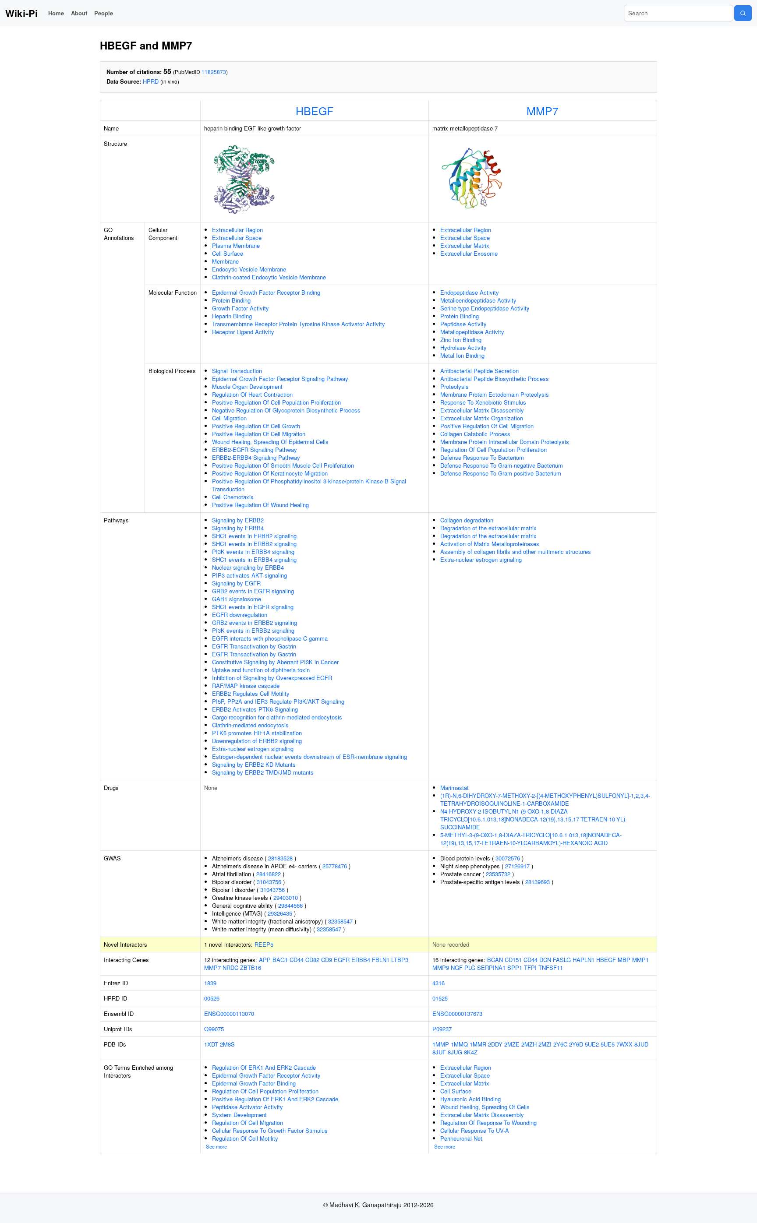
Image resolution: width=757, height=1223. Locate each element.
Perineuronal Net (461, 1138)
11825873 (214, 71)
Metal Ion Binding (462, 355)
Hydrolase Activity (463, 347)
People (103, 13)
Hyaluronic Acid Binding (470, 1099)
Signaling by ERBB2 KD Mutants (254, 764)
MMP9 (440, 967)
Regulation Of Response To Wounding (488, 1122)
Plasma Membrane (236, 245)
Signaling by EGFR (236, 583)
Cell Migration (229, 418)
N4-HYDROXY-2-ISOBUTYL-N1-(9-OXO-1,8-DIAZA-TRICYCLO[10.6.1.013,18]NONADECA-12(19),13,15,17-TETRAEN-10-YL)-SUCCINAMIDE (533, 819)
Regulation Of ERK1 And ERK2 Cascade (264, 1067)
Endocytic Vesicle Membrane (249, 269)
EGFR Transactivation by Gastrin (254, 646)
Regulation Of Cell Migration (247, 1122)
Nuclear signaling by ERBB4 (248, 567)
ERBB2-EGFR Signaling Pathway (254, 449)
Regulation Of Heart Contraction (252, 394)
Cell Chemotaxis (233, 497)
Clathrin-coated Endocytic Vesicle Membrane (269, 277)
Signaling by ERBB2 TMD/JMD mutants (263, 772)
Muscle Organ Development (247, 386)
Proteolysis (454, 386)
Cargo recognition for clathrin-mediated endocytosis (277, 717)
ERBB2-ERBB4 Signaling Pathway (256, 457)
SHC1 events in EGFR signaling (253, 607)
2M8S (227, 1044)
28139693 (537, 882)
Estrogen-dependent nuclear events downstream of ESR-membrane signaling (309, 756)
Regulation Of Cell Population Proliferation (493, 449)
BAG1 (280, 959)
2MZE (512, 1044)
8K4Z (471, 1052)
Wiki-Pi (21, 13)
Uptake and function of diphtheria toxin (261, 670)
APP (265, 959)
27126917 (517, 866)
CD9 (326, 959)
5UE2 (592, 1044)
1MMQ (459, 1044)
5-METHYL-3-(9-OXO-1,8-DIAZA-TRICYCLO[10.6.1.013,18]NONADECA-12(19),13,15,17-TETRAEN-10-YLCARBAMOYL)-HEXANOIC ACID (531, 839)
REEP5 (264, 944)
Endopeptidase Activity (469, 292)
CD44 (297, 959)
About (79, 13)
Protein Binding (231, 300)
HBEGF (314, 110)
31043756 (269, 882)
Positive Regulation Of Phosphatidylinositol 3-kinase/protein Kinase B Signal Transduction (309, 485)
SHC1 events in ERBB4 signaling (254, 559)
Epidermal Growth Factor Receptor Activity (266, 1075)
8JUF (439, 1052)
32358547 (340, 921)
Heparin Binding (232, 316)
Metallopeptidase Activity (472, 332)
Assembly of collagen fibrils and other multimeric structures (515, 551)
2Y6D (576, 1044)
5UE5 (608, 1044)
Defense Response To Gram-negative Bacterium (501, 465)
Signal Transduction (237, 371)
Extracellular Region (237, 230)
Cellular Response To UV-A (474, 1130)
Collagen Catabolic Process (475, 434)
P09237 (442, 1029)
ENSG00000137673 (457, 1013)
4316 (438, 983)
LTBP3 (399, 959)
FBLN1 (380, 959)
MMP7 (543, 110)
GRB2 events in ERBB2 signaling (254, 622)
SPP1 (514, 967)
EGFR (342, 959)
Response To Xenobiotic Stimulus (483, 402)
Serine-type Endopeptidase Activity (485, 308)
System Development (239, 1114)
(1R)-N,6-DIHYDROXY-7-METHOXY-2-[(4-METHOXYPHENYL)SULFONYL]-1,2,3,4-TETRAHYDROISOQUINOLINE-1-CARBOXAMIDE (545, 799)
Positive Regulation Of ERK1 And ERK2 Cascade (275, 1099)
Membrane (225, 261)
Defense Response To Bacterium (482, 457)
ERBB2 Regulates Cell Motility (251, 693)
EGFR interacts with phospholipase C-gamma (270, 638)
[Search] (743, 13)
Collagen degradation (466, 520)
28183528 (280, 858)
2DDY (495, 1044)
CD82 (312, 959)
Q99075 (214, 1029)
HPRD (151, 81)
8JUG (455, 1052)
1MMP (440, 1044)
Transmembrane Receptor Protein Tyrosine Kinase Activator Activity (298, 324)
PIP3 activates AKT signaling (249, 575)
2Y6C (560, 1044)
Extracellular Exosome (469, 253)
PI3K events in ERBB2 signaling (253, 630)
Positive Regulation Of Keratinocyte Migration (270, 473)
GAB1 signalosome (236, 599)
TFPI (530, 967)
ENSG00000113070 (229, 1013)
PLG (469, 967)
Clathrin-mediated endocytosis (250, 725)
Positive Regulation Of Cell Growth (256, 426)
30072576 (507, 858)
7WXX (624, 1044)
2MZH (529, 1044)
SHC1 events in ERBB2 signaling (254, 536)
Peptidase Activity (463, 324)
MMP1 (640, 959)
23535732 (498, 874)
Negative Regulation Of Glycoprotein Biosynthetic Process (286, 410)
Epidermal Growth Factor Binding (254, 1083)
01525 (440, 998)
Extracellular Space (237, 237)
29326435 (280, 913)
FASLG (562, 959)
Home (56, 13)
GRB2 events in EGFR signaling (253, 591)
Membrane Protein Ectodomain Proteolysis (494, 394)
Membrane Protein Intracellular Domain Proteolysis (504, 441)
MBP (624, 959)
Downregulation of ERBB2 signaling (257, 741)
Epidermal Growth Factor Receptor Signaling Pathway (280, 378)
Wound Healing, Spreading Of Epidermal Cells (270, 441)
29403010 (285, 897)
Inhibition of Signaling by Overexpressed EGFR (272, 677)
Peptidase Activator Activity (247, 1107)
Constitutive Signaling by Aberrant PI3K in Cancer (275, 662)
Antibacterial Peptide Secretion (479, 371)
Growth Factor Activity (240, 308)
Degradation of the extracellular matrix (488, 528)
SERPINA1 (491, 967)
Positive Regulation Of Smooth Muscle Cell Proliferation (283, 465)
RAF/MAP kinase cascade (245, 685)
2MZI (545, 1044)
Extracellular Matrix (464, 245)
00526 (211, 998)
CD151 (513, 959)
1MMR (478, 1044)
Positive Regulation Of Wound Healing (260, 504)
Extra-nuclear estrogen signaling (253, 748)
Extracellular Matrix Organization (481, 418)
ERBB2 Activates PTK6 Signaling (255, 709)
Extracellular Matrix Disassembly (482, 410)
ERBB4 (360, 959)
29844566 (290, 905)
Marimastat (454, 787)
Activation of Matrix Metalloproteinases (489, 543)
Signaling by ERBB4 (238, 528)
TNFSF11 (550, 967)
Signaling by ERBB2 (238, 520)
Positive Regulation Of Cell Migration (258, 434)
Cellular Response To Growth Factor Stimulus (270, 1130)
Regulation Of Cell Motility (245, 1138)
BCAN (495, 959)
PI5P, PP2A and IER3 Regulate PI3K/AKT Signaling (278, 701)
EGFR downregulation (239, 614)
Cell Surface (227, 253)
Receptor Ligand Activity (243, 332)
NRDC (230, 967)
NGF (457, 967)
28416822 (268, 874)
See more (216, 1146)
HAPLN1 (583, 959)
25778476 (334, 866)
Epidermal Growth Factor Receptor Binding (266, 292)
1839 (210, 983)
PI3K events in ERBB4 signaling (253, 551)
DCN (545, 959)
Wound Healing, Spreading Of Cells (485, 1107)
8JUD (641, 1044)
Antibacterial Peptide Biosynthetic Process (494, 378)
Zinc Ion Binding (460, 339)
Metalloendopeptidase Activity (478, 300)
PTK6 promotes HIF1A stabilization (257, 733)
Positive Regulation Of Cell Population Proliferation (276, 402)
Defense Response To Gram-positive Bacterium (500, 473)
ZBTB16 (250, 967)
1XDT (211, 1044)
